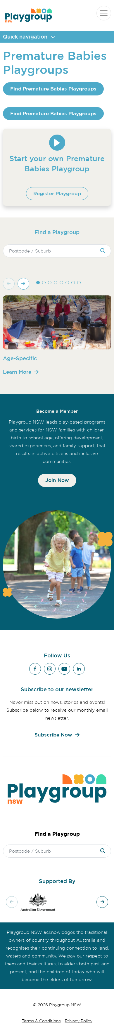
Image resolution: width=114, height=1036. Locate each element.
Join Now (57, 480)
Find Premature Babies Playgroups (53, 88)
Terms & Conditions (41, 1020)
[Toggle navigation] (103, 13)
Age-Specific (20, 358)
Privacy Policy (78, 1020)
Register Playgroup (57, 193)
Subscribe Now (53, 734)
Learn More (17, 372)
